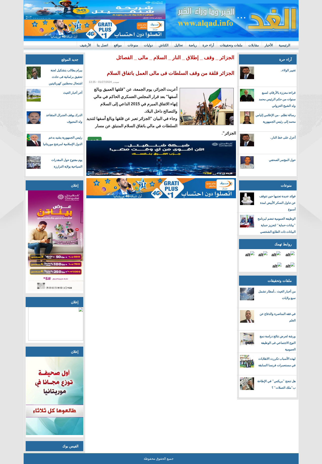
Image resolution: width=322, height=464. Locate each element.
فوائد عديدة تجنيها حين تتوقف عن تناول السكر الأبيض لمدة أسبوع (277, 202)
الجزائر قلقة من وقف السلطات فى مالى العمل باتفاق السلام (170, 73)
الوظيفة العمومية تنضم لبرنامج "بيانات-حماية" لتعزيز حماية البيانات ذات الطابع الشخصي (277, 225)
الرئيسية (284, 45)
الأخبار (269, 45)
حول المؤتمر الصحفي (282, 160)
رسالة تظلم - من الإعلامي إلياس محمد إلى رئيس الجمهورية (276, 118)
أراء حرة (208, 45)
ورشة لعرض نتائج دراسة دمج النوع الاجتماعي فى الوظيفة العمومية (278, 343)
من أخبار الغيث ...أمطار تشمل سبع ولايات (277, 295)
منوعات (133, 45)
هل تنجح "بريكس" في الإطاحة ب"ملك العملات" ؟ (276, 384)
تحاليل (178, 45)
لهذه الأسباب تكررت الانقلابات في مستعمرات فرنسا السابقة (277, 362)
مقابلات (253, 45)
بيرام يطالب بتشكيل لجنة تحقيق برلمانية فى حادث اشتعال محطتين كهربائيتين (65, 77)
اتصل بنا (102, 45)
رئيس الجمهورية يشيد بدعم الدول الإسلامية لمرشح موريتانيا (62, 141)
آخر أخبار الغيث (72, 92)
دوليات (148, 45)
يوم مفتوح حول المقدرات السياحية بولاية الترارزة (66, 163)
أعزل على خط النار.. (283, 137)
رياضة (193, 45)
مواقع (118, 45)
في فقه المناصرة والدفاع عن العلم (278, 317)
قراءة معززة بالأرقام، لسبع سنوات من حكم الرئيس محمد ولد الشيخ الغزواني (277, 99)
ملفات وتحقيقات (231, 45)
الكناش (164, 45)
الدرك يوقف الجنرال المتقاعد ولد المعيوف (64, 118)
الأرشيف (85, 45)
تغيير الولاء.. (288, 70)
